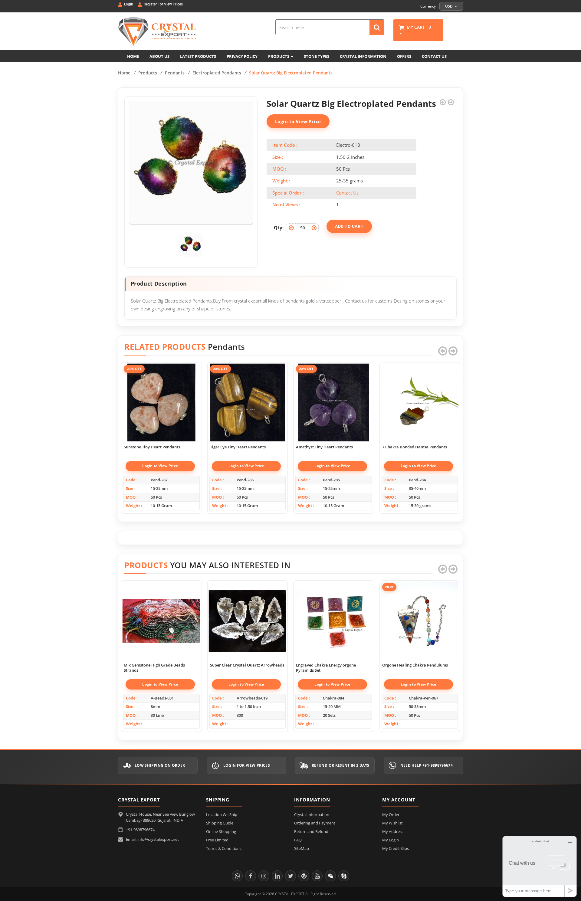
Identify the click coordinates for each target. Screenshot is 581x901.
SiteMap (301, 848)
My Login (390, 840)
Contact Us (347, 193)
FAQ (298, 840)
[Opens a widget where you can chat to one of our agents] (539, 866)
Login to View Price (298, 121)
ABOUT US (159, 56)
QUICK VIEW (161, 396)
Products (147, 73)
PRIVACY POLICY (242, 56)
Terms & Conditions (223, 848)
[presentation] (442, 350)
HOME (133, 56)
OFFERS (404, 56)
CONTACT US (434, 56)
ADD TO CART (349, 226)
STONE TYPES (316, 56)
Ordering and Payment (314, 823)
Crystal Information (311, 814)
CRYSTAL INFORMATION (363, 56)
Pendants (175, 73)
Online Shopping (221, 831)
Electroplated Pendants (216, 73)
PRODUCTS (279, 56)
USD (449, 6)
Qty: (279, 227)
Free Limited (217, 840)
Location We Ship (221, 814)
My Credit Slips (395, 848)
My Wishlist (392, 823)
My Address (392, 831)
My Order (390, 814)
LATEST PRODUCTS (198, 56)
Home (124, 73)
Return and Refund (311, 831)
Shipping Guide (219, 823)
